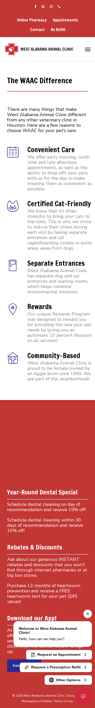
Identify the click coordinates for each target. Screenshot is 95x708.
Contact (37, 29)
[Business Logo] (39, 49)
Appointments (65, 20)
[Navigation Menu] (87, 49)
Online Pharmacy (32, 20)
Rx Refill (58, 29)
